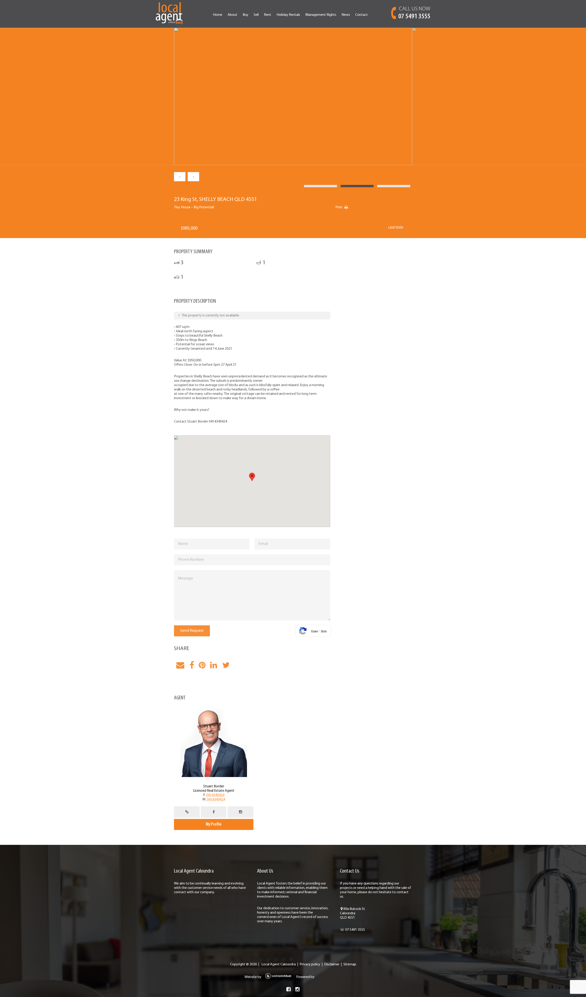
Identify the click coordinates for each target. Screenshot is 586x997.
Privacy (314, 631)
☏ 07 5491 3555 (352, 930)
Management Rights (320, 15)
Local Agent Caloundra (278, 964)
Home (217, 15)
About (232, 15)
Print (339, 207)
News (346, 15)
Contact (361, 15)
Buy (245, 15)
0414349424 (215, 795)
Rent (267, 15)
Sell (256, 15)
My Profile (214, 824)
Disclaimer (331, 964)
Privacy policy (310, 964)
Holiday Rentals (288, 15)
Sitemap (349, 964)
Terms (324, 631)
